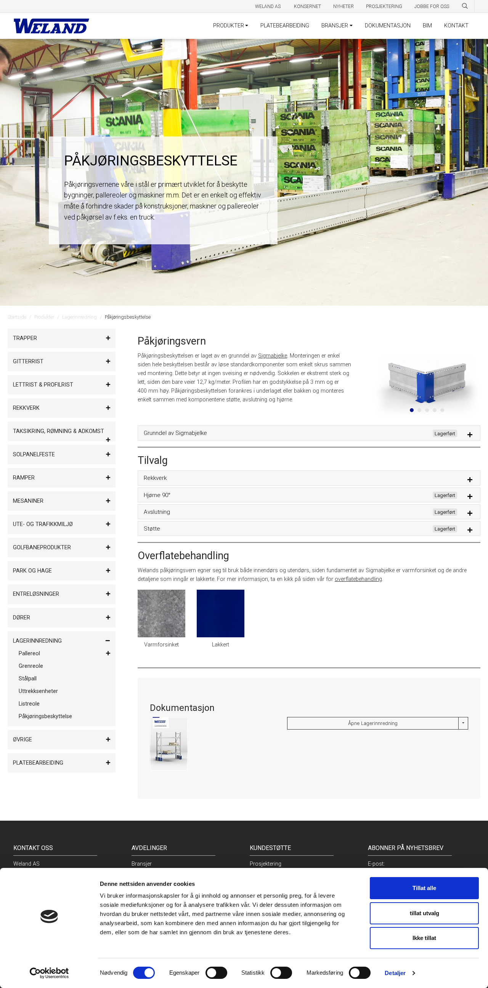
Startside (17, 317)
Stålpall (28, 678)
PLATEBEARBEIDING (284, 25)
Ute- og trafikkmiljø (43, 524)
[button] (381, 382)
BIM (427, 25)
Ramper (24, 478)
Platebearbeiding (38, 763)
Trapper (25, 338)
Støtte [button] (299, 528)
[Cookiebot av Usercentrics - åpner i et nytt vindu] (49, 973)
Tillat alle (424, 888)
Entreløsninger (36, 594)
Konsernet (307, 6)
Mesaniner (28, 501)
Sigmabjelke (272, 356)
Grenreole (31, 666)
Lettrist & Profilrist (43, 385)
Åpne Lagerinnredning (373, 723)
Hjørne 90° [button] (299, 495)
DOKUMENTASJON (388, 25)
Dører (21, 617)
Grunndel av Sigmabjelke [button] (299, 433)
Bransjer (142, 864)
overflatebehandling (358, 579)
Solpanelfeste (34, 454)
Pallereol (29, 653)
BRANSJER (334, 25)
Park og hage (32, 571)
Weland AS (268, 6)
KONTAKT (456, 25)
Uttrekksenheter (38, 691)
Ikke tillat (424, 938)
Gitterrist (28, 361)
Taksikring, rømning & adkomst (58, 431)
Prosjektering (384, 6)
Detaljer (395, 973)
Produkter (44, 317)
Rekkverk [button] (155, 478)
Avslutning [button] (299, 511)
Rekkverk (26, 408)
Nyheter (343, 6)
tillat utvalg (424, 913)
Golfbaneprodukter (42, 547)
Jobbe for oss (431, 6)
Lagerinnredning (79, 317)
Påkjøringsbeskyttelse (45, 716)
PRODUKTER (228, 25)
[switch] (216, 973)
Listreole (29, 704)
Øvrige (22, 739)
